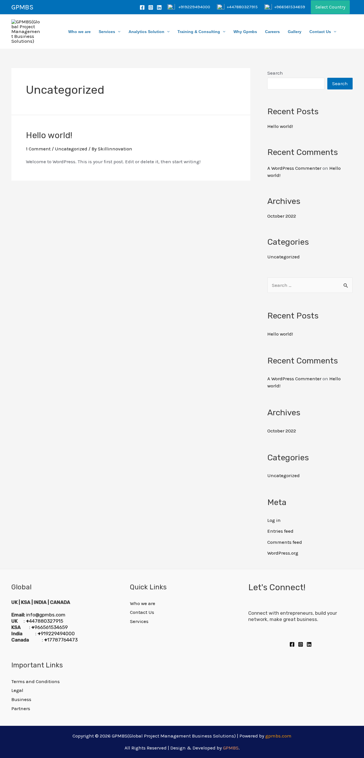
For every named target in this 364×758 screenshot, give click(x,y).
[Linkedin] (159, 7)
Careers (272, 31)
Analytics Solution (146, 31)
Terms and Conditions (35, 681)
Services (107, 31)
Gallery (294, 31)
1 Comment (38, 149)
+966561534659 (289, 6)
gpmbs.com (278, 736)
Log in (274, 520)
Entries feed (280, 531)
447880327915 (44, 621)
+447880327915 (242, 6)
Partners (20, 708)
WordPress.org (282, 553)
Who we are (79, 31)
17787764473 (61, 640)
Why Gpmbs (245, 31)
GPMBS (22, 7)
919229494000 (56, 633)
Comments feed (284, 542)
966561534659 (49, 627)
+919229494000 (194, 6)
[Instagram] (150, 7)
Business (21, 699)
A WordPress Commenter (294, 168)
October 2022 (281, 216)
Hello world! (49, 135)
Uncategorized (71, 149)
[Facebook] (142, 7)
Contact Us (320, 31)
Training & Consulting (198, 31)
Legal (17, 690)
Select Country (330, 7)
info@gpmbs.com (45, 615)
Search (275, 73)
